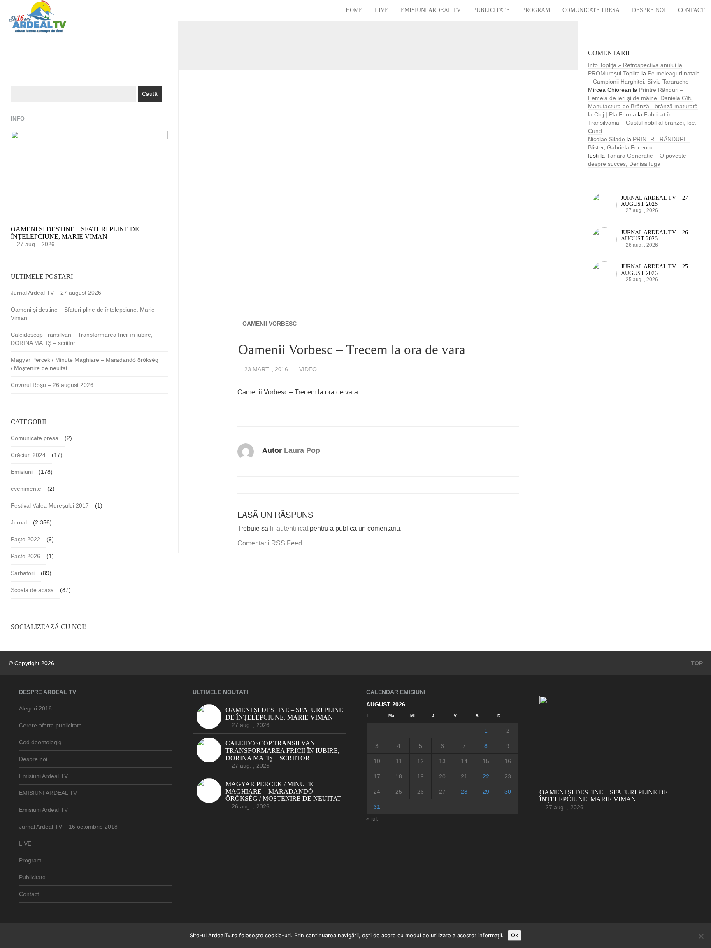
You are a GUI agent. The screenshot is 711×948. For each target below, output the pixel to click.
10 (377, 761)
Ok (514, 935)
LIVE (381, 10)
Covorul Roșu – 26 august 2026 (52, 385)
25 (398, 791)
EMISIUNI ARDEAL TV (48, 793)
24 (377, 791)
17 (377, 776)
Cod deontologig (40, 742)
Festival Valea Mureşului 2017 (50, 505)
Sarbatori (23, 573)
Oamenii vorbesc (269, 323)
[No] (701, 936)
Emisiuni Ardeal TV (431, 10)
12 (420, 761)
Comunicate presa (591, 10)
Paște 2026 (25, 556)
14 (464, 761)
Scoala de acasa (32, 590)
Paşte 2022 (25, 539)
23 (507, 776)
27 (442, 791)
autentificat (292, 528)
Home (354, 10)
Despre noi (649, 10)
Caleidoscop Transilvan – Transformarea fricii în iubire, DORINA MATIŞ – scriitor (82, 338)
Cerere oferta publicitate (50, 725)
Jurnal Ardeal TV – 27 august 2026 (56, 292)
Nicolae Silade (606, 139)
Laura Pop (302, 450)
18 (398, 776)
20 (442, 776)
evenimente (26, 488)
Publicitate (491, 10)
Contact (691, 10)
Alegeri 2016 (35, 708)
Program (536, 10)
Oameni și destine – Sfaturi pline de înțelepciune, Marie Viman (83, 313)
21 (464, 776)
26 (420, 791)
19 (420, 776)
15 (486, 761)
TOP (696, 663)
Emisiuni (22, 471)
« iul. (372, 818)
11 (399, 761)
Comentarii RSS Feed (269, 543)
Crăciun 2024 (28, 455)
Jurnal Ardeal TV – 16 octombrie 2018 (68, 826)
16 (507, 761)
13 (442, 761)
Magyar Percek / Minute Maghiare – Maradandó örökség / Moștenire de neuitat (84, 363)
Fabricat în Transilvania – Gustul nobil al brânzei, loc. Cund (642, 122)
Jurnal (19, 522)
